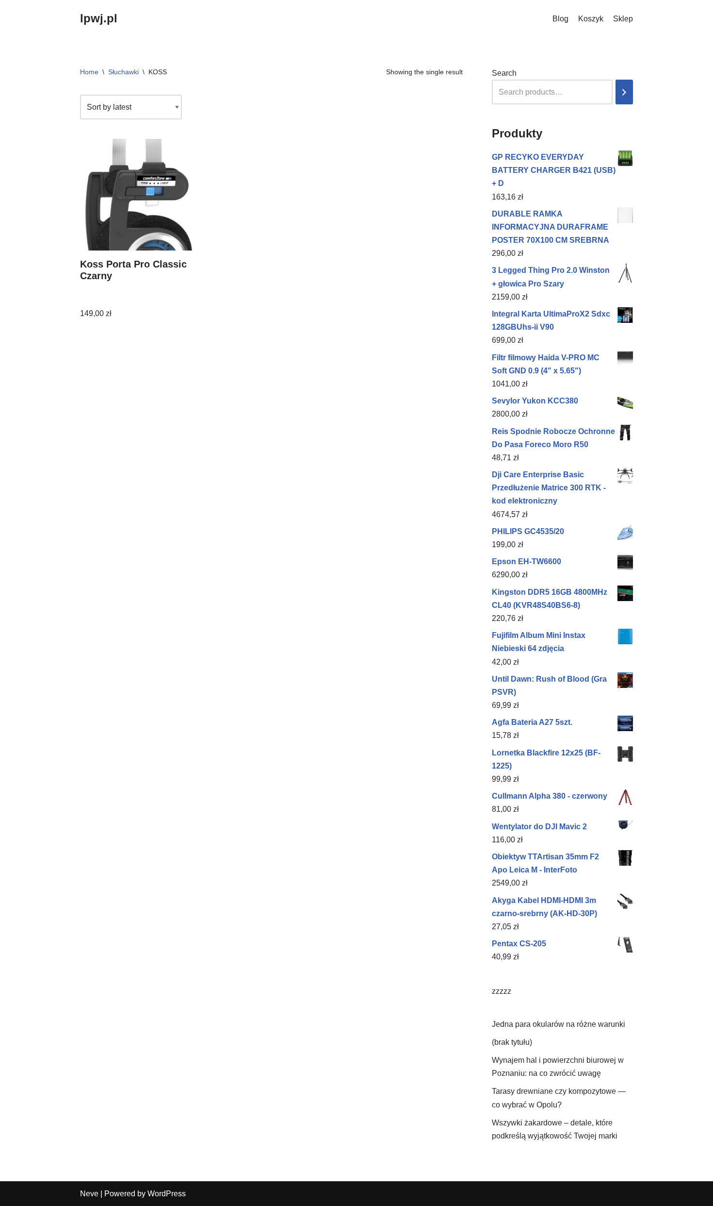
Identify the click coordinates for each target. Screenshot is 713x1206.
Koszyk (590, 19)
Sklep (623, 19)
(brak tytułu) (512, 1042)
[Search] (624, 92)
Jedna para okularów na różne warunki (558, 1024)
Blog (560, 19)
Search (504, 73)
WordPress (166, 1193)
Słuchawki (123, 72)
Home (89, 72)
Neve (89, 1193)
